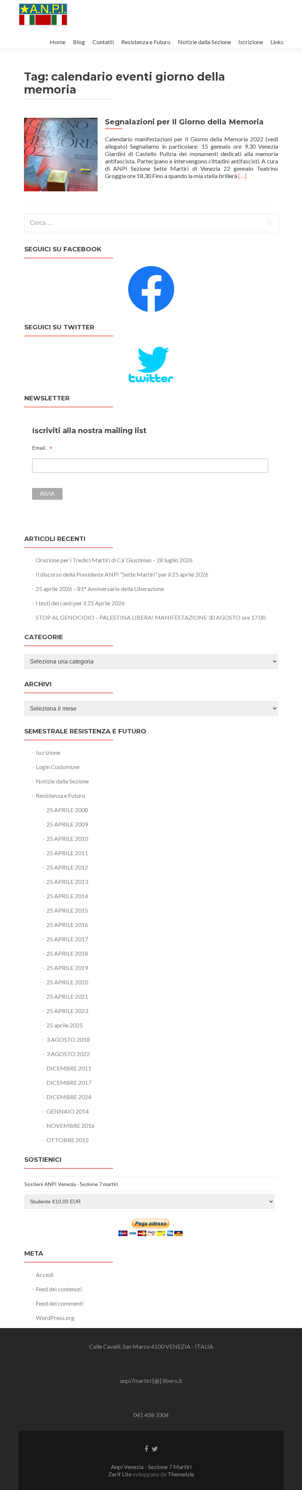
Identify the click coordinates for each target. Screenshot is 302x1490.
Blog (79, 41)
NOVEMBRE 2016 (70, 1125)
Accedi (44, 1274)
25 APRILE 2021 (67, 996)
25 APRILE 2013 (67, 881)
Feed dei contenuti (59, 1288)
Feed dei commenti (59, 1303)
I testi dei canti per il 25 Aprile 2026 (80, 602)
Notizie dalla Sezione (204, 41)
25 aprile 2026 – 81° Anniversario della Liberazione (100, 588)
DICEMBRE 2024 (68, 1096)
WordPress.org (55, 1317)
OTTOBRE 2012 (67, 1139)
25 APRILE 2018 (67, 953)
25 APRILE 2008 (67, 809)
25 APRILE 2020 (67, 981)
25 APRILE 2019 (67, 967)
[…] (242, 175)
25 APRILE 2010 (67, 838)
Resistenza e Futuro (146, 41)
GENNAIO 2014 (67, 1111)
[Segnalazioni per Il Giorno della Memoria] (61, 153)
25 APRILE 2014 (67, 895)
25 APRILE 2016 (67, 924)
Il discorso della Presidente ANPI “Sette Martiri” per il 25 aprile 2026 (122, 574)
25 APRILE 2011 (67, 852)
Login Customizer (58, 766)
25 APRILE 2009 (67, 824)
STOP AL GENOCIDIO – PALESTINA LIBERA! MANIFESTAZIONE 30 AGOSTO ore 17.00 (151, 617)
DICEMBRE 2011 (68, 1068)
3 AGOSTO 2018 (68, 1039)
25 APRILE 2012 (67, 867)
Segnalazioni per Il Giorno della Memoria (184, 121)
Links (277, 41)
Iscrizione (250, 41)
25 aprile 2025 (64, 1025)
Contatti (103, 41)
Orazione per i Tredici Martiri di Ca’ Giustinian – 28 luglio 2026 (114, 559)
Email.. (42, 448)
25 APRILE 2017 (67, 938)
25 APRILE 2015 (67, 910)
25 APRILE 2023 (67, 1010)
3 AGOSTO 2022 (68, 1053)
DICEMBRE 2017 (68, 1082)
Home (58, 41)
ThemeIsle (181, 1473)
